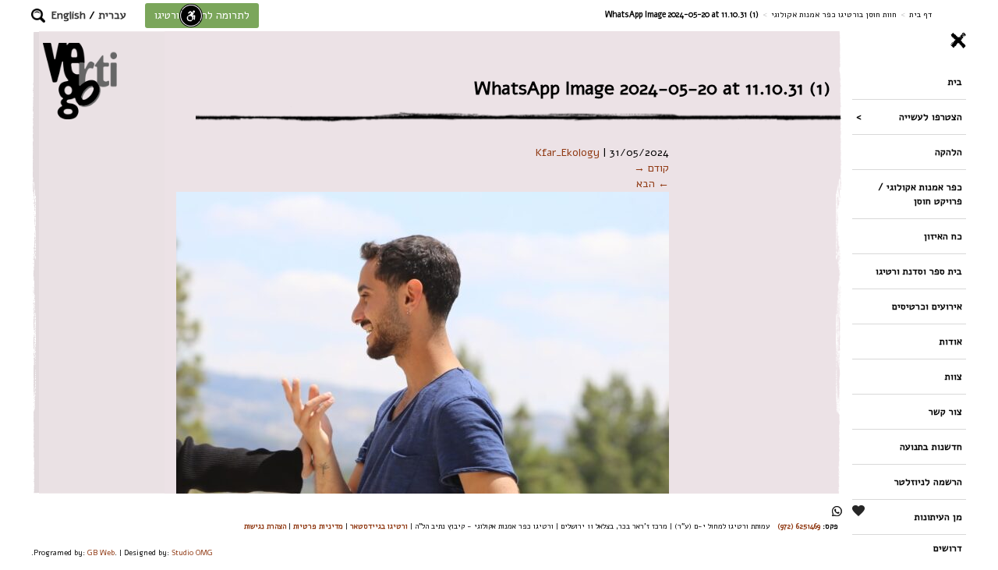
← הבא (652, 183)
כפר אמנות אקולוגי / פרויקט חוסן (920, 193)
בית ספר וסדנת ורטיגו (919, 271)
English (68, 15)
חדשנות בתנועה (931, 446)
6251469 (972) (798, 526)
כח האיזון (943, 236)
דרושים (947, 547)
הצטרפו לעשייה (930, 116)
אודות (951, 341)
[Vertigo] (80, 80)
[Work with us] (859, 510)
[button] (38, 16)
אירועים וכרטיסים (927, 306)
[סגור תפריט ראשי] (909, 40)
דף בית (920, 14)
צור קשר (945, 411)
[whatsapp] (837, 511)
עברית (112, 15)
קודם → (651, 168)
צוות (953, 376)
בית (955, 81)
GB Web (101, 552)
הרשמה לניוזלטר (928, 481)
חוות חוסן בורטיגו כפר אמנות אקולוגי (834, 14)
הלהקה (948, 151)
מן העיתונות (938, 516)
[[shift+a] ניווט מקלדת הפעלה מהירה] (191, 15)
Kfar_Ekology (568, 152)
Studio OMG (192, 552)
